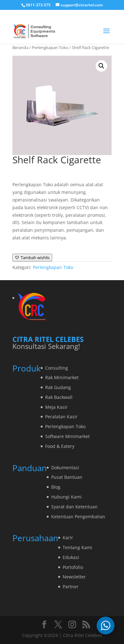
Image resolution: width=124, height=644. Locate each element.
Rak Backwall (58, 397)
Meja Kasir (56, 407)
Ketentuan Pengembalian (78, 516)
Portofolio (73, 567)
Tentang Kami (77, 547)
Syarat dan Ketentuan (74, 507)
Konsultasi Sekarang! (46, 346)
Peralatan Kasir (61, 417)
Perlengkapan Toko (50, 47)
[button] (101, 66)
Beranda (20, 47)
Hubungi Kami (66, 497)
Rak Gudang (58, 387)
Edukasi (71, 557)
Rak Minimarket (62, 377)
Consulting (56, 368)
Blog (55, 487)
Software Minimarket (67, 436)
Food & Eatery (59, 446)
